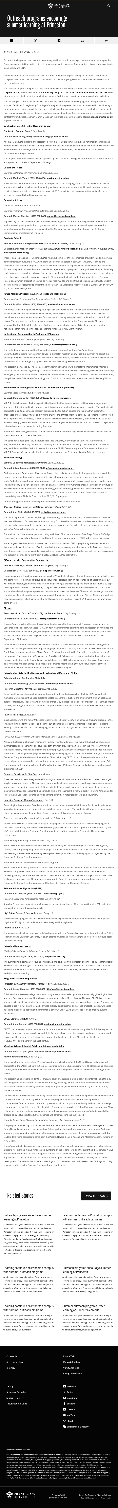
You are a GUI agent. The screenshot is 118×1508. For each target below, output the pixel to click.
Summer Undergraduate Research (25, 462)
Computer (13, 200)
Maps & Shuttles (71, 1362)
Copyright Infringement (89, 1498)
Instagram (72, 1397)
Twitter (70, 1392)
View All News (95, 1196)
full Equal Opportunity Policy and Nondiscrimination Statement (73, 1478)
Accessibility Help (14, 1362)
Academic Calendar (16, 1392)
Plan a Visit (69, 1356)
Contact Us (11, 1356)
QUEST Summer (16, 1018)
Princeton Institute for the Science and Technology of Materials (41, 672)
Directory (10, 1367)
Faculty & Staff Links (16, 1403)
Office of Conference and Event (88, 92)
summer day (50, 92)
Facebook (71, 1386)
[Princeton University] (20, 1496)
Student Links (13, 1397)
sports (12, 92)
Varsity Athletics (71, 1367)
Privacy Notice (106, 1498)
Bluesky (71, 1420)
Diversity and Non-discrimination (18, 1449)
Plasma (11, 927)
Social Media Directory (77, 1426)
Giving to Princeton (72, 1373)
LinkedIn (71, 1409)
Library (9, 1386)
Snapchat (71, 1403)
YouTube (71, 1415)
